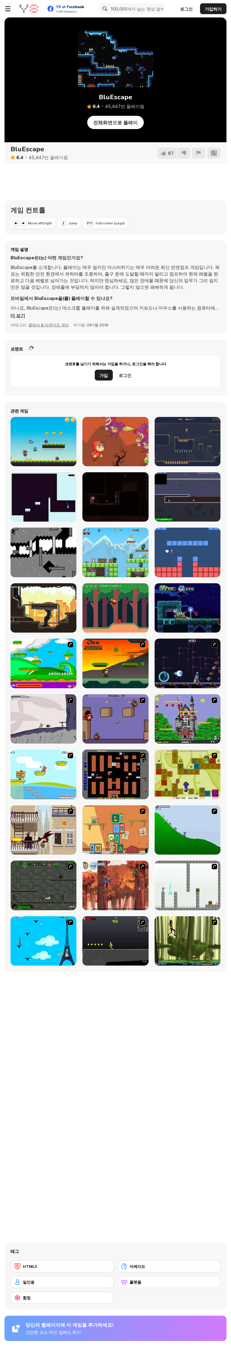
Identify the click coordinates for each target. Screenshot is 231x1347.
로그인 (186, 8)
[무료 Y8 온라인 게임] (29, 8)
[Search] (104, 8)
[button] (18, 315)
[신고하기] (198, 153)
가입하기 (213, 8)
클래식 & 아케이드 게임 (48, 324)
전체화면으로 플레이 (115, 122)
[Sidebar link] (8, 9)
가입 (104, 375)
